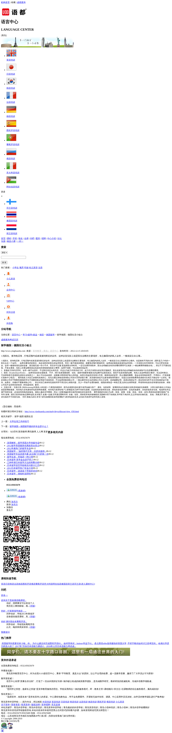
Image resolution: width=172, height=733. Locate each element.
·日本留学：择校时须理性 (18, 474)
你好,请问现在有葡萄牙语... (14, 621)
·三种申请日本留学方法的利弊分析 (22, 462)
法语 (40, 267)
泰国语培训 (11, 221)
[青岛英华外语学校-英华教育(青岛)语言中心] (37, 47)
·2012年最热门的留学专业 (18, 448)
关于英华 (5, 704)
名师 (26, 238)
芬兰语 (77, 584)
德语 (42, 335)
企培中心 (10, 290)
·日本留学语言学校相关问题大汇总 (22, 465)
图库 (38, 238)
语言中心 (16, 335)
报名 (20, 238)
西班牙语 (27, 584)
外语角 (9, 323)
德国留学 (50, 335)
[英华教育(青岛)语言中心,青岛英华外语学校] (16, 15)
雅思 (21, 267)
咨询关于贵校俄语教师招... (13, 600)
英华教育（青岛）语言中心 (46, 351)
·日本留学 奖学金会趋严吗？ (19, 460)
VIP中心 (10, 301)
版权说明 (35, 704)
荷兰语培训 (11, 233)
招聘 (44, 238)
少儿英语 (10, 279)
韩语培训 (10, 88)
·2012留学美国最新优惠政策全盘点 (22, 445)
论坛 (59, 238)
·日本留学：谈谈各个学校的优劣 (21, 471)
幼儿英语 (33, 267)
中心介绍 (51, 238)
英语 (3, 584)
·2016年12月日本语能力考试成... (61, 646)
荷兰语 (71, 584)
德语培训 (10, 116)
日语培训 (10, 74)
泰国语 (64, 584)
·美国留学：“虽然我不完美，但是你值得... (26, 451)
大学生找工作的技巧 (19, 421)
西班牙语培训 (12, 130)
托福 (26, 267)
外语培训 (46, 702)
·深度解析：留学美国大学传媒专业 (22, 443)
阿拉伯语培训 (12, 187)
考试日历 (14, 340)
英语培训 (10, 60)
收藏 (13, 2)
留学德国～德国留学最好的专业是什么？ (29, 426)
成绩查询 (21, 2)
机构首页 (5, 2)
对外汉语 (10, 312)
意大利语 (48, 584)
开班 (15, 238)
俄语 (33, 584)
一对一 (20, 241)
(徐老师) (21, 497)
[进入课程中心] (88, 584)
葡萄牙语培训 (12, 144)
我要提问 (5, 632)
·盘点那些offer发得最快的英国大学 (110, 643)
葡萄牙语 (39, 584)
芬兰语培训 (11, 208)
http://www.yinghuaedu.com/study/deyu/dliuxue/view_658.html (52, 411)
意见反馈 (55, 704)
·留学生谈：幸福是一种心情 (19, 457)
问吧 (32, 238)
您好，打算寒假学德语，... (13, 611)
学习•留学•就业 (30, 335)
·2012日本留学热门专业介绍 (19, 468)
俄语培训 (10, 158)
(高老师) (21, 491)
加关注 (14, 502)
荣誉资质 (15, 704)
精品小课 (11, 241)
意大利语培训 (12, 173)
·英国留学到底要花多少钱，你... (16, 643)
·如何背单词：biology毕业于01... (78, 643)
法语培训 (10, 102)
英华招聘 (45, 704)
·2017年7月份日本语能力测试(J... (30, 646)
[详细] (32, 606)
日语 (7, 584)
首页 (3, 238)
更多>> (4, 595)
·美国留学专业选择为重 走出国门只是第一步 (27, 454)
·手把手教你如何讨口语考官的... (142, 643)
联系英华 (25, 704)
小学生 (15, 267)
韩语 (12, 584)
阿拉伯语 (57, 584)
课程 (9, 238)
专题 (3, 241)
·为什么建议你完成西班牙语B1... (47, 643)
